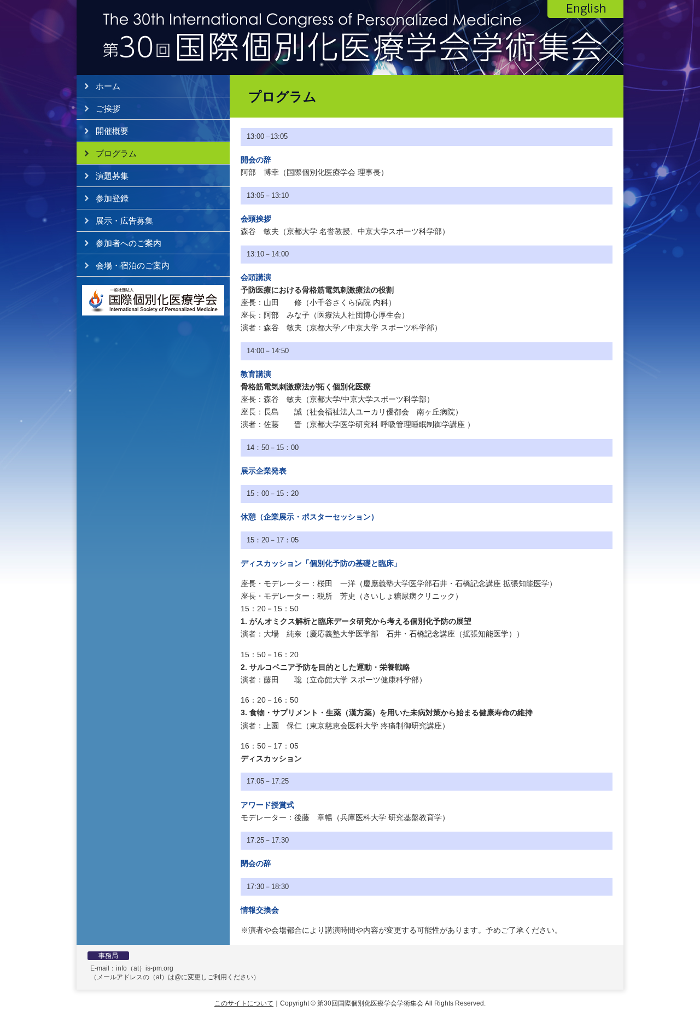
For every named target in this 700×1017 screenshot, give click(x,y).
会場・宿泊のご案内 (133, 265)
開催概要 (112, 131)
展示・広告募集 (124, 220)
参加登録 (112, 198)
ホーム (108, 86)
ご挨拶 (108, 108)
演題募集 (112, 175)
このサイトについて (243, 1003)
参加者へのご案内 (128, 243)
